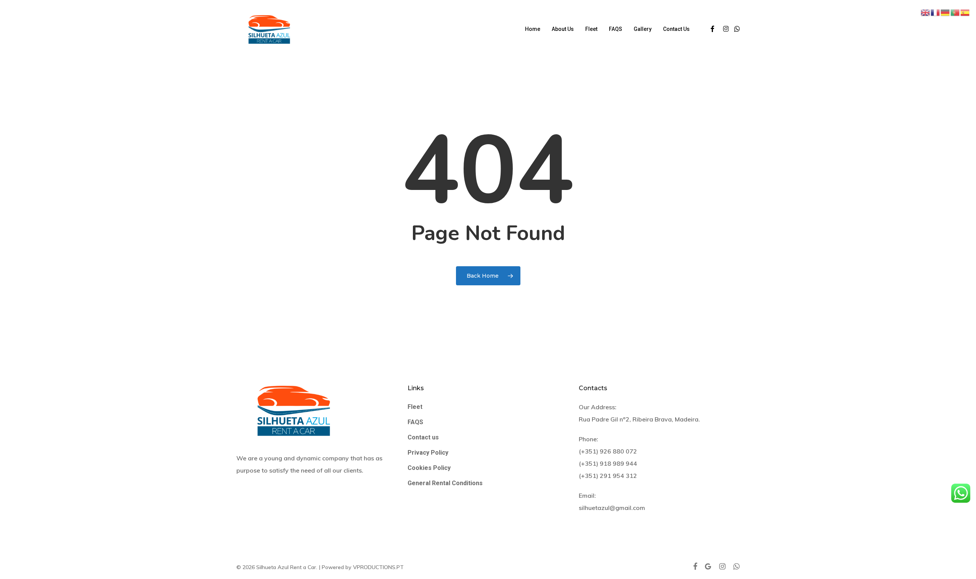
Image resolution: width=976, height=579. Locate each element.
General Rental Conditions (445, 483)
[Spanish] (965, 12)
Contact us (423, 437)
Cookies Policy (429, 467)
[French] (936, 12)
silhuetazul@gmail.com (612, 507)
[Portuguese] (955, 12)
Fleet (415, 406)
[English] (926, 12)
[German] (945, 12)
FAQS (415, 422)
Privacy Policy (428, 452)
